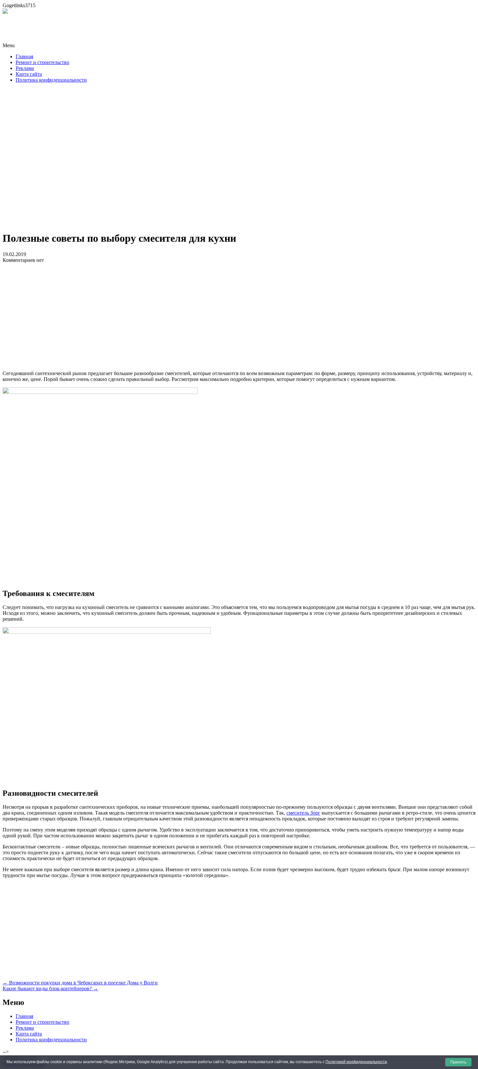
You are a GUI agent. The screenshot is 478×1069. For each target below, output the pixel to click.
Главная (24, 56)
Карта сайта (29, 74)
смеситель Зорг (303, 813)
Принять (458, 1062)
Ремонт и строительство (42, 62)
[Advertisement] (239, 159)
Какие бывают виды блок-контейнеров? (50, 988)
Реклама (25, 68)
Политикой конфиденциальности (356, 1062)
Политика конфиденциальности (51, 80)
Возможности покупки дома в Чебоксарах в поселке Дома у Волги (80, 982)
